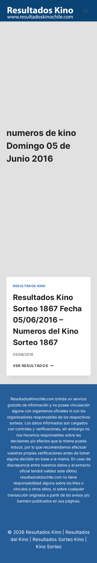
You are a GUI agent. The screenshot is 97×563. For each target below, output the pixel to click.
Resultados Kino (29, 286)
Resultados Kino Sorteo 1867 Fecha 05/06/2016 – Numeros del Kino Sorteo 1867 (47, 320)
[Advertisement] (48, 69)
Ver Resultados (33, 366)
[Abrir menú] (86, 10)
